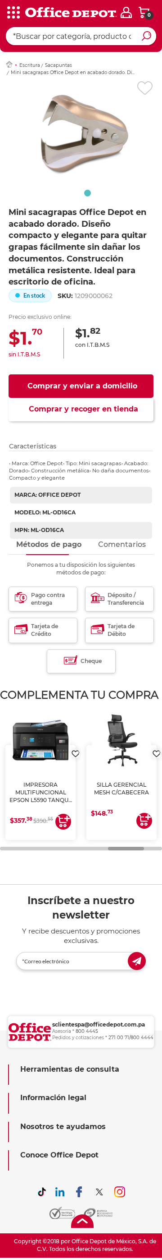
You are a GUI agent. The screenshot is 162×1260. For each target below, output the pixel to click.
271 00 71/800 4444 (130, 1038)
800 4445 (87, 1031)
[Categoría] (13, 13)
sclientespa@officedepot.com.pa (98, 1024)
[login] (126, 12)
